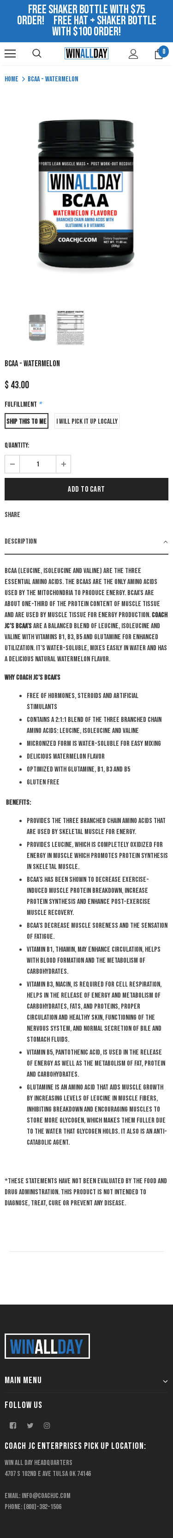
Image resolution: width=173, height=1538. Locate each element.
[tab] (86, 542)
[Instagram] (47, 1425)
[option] (86, 194)
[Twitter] (30, 1425)
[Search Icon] (37, 53)
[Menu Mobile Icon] (10, 53)
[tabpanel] (86, 884)
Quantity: (17, 445)
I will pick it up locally (87, 421)
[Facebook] (13, 1425)
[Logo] (86, 53)
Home (11, 79)
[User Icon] (133, 54)
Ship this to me (26, 421)
